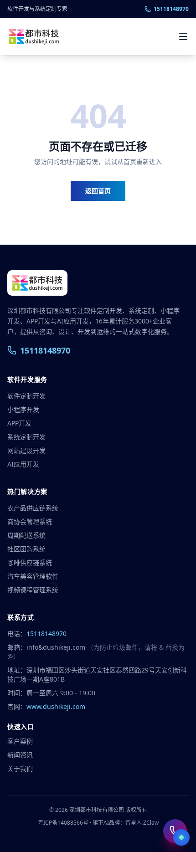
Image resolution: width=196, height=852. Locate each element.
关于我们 (20, 768)
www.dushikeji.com (55, 706)
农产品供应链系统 (32, 507)
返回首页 (98, 190)
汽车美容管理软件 (32, 576)
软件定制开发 (26, 395)
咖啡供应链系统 (29, 562)
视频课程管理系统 (32, 589)
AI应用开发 (23, 464)
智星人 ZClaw (142, 822)
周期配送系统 (26, 535)
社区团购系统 (26, 548)
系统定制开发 (26, 436)
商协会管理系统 (29, 521)
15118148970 (171, 9)
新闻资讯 (20, 754)
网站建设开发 (26, 450)
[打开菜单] (183, 36)
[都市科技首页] (33, 36)
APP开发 (19, 423)
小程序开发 (23, 409)
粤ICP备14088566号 (63, 822)
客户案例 (20, 741)
